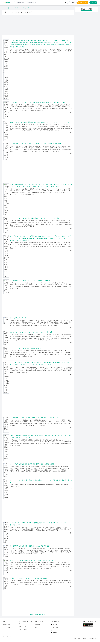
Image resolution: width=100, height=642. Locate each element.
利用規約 (37, 624)
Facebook (55, 627)
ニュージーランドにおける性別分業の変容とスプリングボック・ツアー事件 (35, 218)
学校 (4, 636)
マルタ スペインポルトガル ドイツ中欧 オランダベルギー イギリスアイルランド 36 (37, 102)
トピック (9, 636)
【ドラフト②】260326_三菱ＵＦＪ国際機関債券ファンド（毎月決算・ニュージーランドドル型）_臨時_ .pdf (40, 524)
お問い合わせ (22, 626)
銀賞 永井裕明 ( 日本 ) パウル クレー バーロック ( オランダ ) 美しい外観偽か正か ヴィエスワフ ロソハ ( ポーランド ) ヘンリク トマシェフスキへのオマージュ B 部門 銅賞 (41, 185)
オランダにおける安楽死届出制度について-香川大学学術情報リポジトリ (33, 560)
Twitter (54, 630)
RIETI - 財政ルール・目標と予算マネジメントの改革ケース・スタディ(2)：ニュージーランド (40, 122)
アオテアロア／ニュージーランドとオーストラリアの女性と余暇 (31, 332)
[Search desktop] (66, 2)
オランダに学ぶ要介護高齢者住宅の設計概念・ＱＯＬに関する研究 (32, 464)
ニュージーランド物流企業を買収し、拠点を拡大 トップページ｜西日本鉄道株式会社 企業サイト (41, 481)
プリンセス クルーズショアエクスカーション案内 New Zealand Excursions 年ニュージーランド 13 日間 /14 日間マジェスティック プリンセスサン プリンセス (40, 364)
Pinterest (55, 632)
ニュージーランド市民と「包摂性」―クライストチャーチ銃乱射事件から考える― (37, 144)
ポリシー (37, 627)
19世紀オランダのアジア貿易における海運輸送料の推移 (28, 578)
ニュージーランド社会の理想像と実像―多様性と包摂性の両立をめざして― (35, 417)
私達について (6, 624)
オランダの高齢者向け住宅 (18, 318)
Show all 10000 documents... (37, 614)
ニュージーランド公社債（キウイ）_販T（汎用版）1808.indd (30, 280)
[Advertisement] (38, 25)
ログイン (93, 2)
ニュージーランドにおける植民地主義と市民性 (25, 348)
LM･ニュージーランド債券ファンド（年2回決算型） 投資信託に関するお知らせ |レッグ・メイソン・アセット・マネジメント (41, 436)
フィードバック (23, 629)
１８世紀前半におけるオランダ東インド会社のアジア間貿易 (29, 546)
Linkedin (55, 624)
